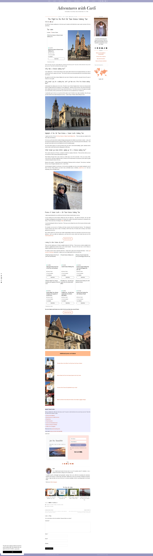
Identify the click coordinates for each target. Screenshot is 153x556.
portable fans (81, 167)
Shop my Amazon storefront (51, 424)
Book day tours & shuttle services (52, 417)
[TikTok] (68, 463)
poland (51, 504)
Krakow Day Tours (67, 312)
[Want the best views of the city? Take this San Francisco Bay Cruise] (84, 492)
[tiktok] (104, 48)
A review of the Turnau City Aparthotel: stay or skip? (67, 387)
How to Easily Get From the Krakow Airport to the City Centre (69, 375)
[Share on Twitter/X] (52, 502)
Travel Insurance (49, 420)
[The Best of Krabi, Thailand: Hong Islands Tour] (62, 492)
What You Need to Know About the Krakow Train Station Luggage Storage (71, 399)
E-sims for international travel (51, 422)
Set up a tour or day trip (100, 56)
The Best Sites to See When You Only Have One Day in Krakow (69, 363)
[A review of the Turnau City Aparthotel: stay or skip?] (50, 492)
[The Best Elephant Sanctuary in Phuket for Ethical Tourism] (73, 492)
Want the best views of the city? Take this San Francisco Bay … (84, 498)
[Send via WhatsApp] (57, 502)
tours (55, 504)
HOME (49, 1)
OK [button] (12, 551)
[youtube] (102, 48)
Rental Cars (48, 419)
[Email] (105, 1)
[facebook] (97, 48)
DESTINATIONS (61, 1)
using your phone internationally (56, 431)
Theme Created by (102, 554)
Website (46, 543)
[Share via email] (49, 502)
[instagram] (95, 48)
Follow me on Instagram (50, 426)
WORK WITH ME (77, 1)
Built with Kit (78, 452)
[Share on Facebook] (51, 502)
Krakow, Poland (49, 506)
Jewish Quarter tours (49, 235)
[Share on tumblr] (55, 502)
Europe (66, 16)
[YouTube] (102, 1)
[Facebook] (70, 463)
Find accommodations (50, 415)
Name (46, 533)
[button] (57, 452)
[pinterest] (99, 48)
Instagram (55, 482)
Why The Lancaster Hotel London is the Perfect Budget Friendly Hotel (56, 511)
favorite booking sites (56, 428)
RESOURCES (69, 1)
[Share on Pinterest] (54, 502)
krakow (48, 504)
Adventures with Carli (76, 8)
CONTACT (93, 1)
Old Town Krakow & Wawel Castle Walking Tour (65, 136)
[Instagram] (62, 463)
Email (46, 538)
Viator (62, 220)
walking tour (60, 504)
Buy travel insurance (101, 58)
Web (51, 482)
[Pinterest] (100, 1)
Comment (47, 520)
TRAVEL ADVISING (86, 1)
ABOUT (54, 1)
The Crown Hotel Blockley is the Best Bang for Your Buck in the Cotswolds (79, 511)
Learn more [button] (17, 548)
